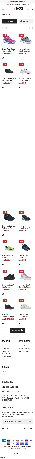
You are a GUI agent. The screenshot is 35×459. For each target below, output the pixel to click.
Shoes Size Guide (7, 354)
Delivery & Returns (24, 348)
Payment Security (23, 351)
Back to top (17, 454)
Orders (4, 371)
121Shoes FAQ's (7, 348)
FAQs (3, 359)
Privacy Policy (6, 357)
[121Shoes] (17, 8)
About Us (5, 346)
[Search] (28, 9)
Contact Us (21, 346)
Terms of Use (6, 351)
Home (3, 14)
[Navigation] (3, 9)
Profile (4, 374)
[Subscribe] (30, 421)
